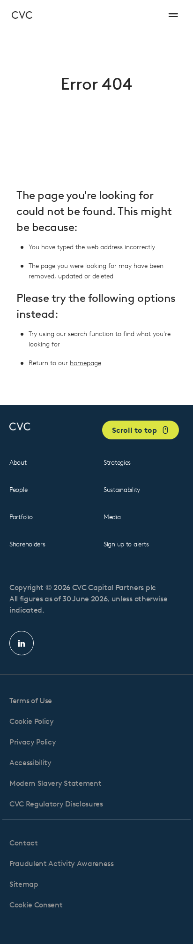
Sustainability (122, 490)
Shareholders (27, 544)
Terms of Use (30, 700)
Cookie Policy (31, 721)
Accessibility (30, 762)
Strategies (117, 463)
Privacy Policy (32, 741)
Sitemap (23, 884)
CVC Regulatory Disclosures (56, 803)
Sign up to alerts (126, 544)
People (18, 490)
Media (112, 517)
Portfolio (20, 517)
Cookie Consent (36, 904)
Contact (23, 842)
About (18, 463)
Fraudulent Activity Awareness (61, 863)
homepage (85, 363)
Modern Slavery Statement (55, 783)
